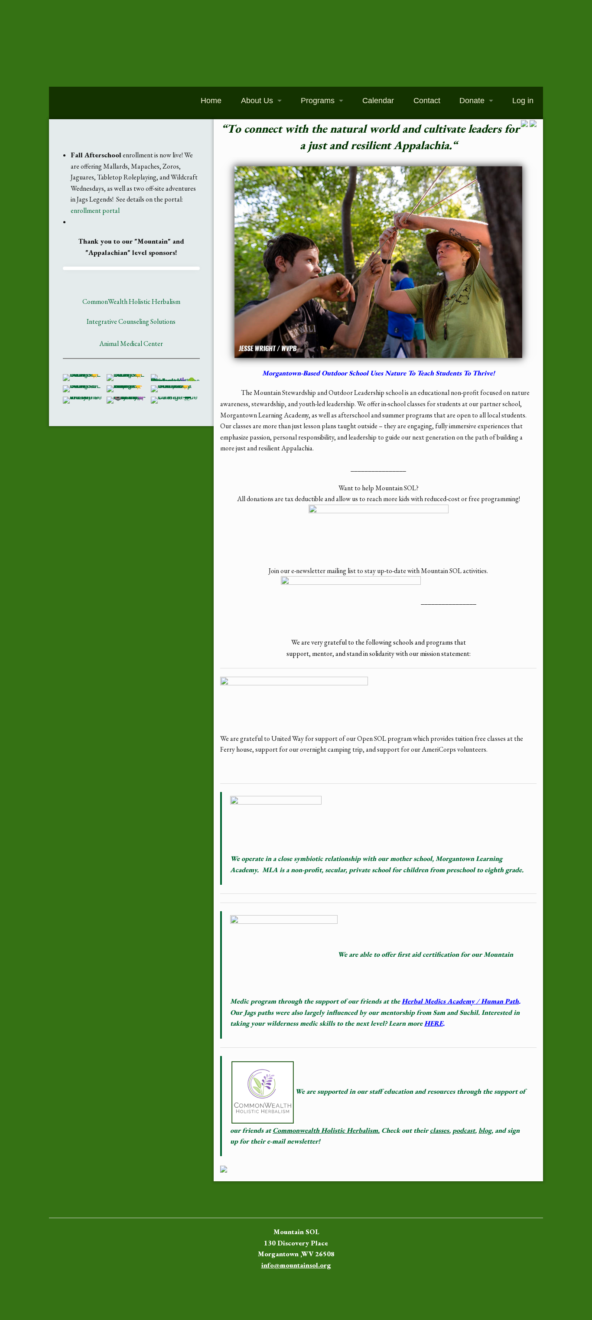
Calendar (378, 100)
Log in (522, 100)
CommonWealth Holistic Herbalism (131, 301)
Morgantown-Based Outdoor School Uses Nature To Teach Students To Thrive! (378, 373)
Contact (426, 100)
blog (484, 1130)
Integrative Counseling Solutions (131, 321)
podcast (463, 1130)
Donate (472, 100)
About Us (257, 100)
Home (211, 100)
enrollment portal (95, 210)
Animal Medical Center (131, 343)
